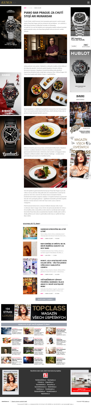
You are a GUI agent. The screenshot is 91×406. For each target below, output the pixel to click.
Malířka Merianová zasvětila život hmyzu (16, 350)
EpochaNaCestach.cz (40, 386)
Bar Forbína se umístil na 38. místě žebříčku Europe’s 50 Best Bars (53, 246)
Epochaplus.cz (52, 380)
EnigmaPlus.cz (49, 382)
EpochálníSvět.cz (41, 384)
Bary (25, 8)
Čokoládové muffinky (37, 330)
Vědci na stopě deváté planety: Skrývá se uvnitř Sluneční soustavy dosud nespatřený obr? (39, 340)
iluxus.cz (59, 338)
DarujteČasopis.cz (52, 391)
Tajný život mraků (17, 330)
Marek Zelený (37, 8)
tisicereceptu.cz (38, 328)
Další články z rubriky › (45, 299)
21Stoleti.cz (41, 382)
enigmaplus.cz (60, 357)
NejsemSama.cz (45, 393)
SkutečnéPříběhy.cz (39, 391)
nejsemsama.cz (15, 338)
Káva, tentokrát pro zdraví (61, 350)
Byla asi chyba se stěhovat (17, 360)
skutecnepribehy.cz (16, 357)
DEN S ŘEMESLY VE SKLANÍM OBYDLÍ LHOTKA (39, 350)
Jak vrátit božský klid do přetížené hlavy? (16, 340)
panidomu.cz (60, 347)
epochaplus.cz (37, 357)
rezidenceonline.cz (61, 328)
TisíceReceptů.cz (50, 389)
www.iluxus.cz (5, 401)
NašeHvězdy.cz (52, 386)
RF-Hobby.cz (86, 401)
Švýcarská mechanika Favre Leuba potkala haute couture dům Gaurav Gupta (61, 340)
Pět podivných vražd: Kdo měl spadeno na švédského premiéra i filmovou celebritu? (38, 360)
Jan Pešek (48, 255)
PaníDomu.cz (40, 389)
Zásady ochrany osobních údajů (19, 401)
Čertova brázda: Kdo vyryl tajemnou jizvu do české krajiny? (61, 360)
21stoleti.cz (14, 328)
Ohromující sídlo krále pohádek (61, 330)
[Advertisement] (10, 60)
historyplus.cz (15, 347)
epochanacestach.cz (39, 347)
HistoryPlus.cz (51, 384)
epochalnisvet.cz (38, 338)
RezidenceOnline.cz (40, 380)
